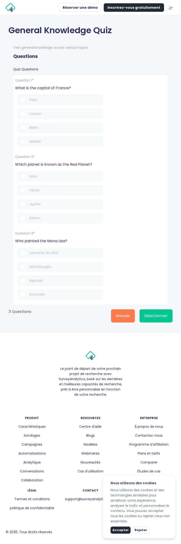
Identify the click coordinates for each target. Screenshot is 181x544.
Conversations (32, 471)
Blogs (90, 435)
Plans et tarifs (149, 453)
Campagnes (32, 444)
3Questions (19, 311)
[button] (54, 7)
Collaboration (32, 480)
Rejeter (141, 530)
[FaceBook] (83, 405)
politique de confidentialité (32, 508)
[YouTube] (98, 405)
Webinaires (90, 453)
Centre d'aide (90, 426)
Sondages (32, 435)
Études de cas (148, 471)
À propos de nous (149, 426)
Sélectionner (156, 315)
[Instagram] (87, 405)
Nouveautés (90, 462)
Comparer (148, 462)
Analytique (32, 462)
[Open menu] (170, 7)
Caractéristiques (32, 426)
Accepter (120, 530)
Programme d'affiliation (149, 444)
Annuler (123, 315)
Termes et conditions (32, 499)
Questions (25, 56)
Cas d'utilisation (90, 471)
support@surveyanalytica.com (90, 499)
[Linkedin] (90, 405)
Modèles (90, 444)
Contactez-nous (149, 435)
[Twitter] (94, 405)
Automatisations (32, 453)
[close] (172, 479)
